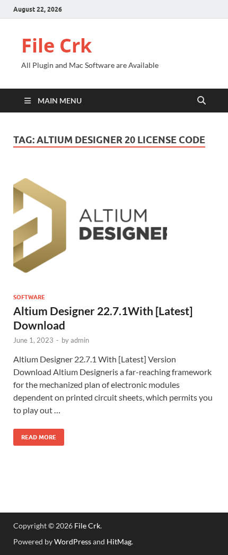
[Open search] (201, 101)
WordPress (72, 541)
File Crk (56, 45)
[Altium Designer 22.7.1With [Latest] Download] (114, 226)
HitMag (119, 541)
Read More (34, 435)
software (29, 297)
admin (80, 340)
